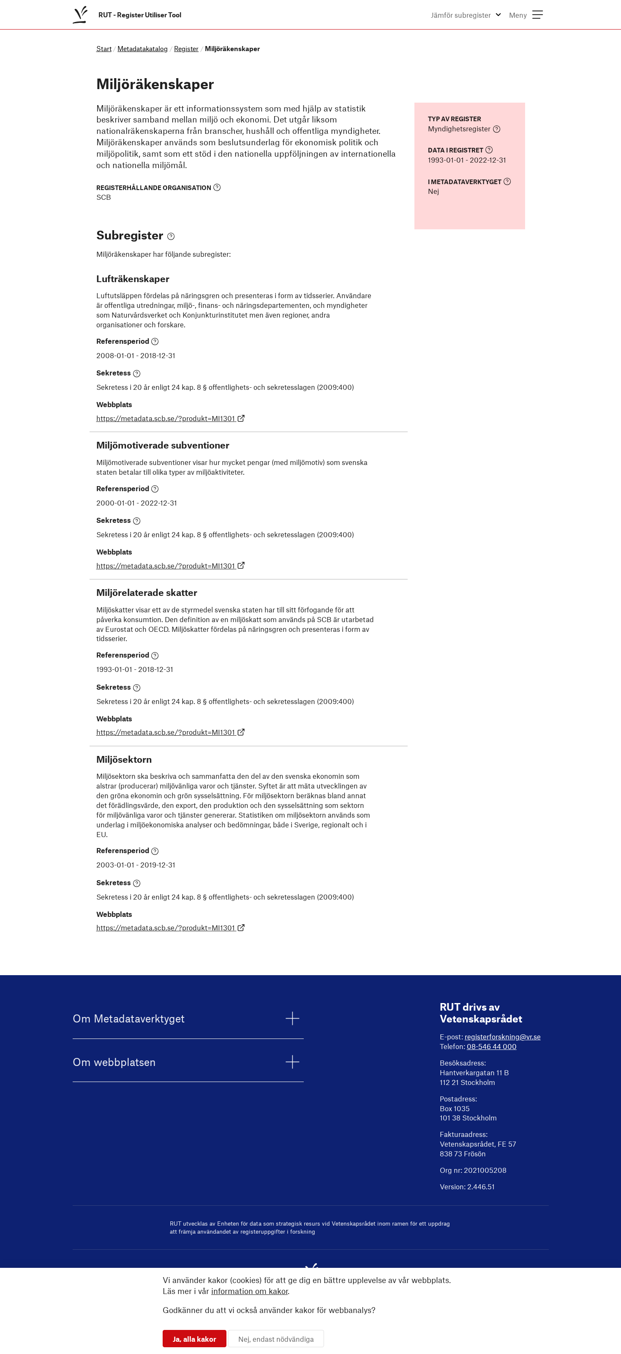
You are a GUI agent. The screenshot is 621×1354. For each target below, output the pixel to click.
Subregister (129, 234)
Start (104, 48)
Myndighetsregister (459, 128)
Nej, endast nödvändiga (276, 1338)
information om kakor (249, 1291)
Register (186, 48)
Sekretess (113, 372)
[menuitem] (129, 14)
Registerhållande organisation (153, 187)
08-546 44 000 (492, 1046)
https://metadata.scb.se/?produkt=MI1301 (165, 418)
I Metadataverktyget (464, 181)
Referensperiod (122, 341)
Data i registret (455, 150)
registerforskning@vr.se (503, 1036)
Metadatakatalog (142, 48)
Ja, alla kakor (194, 1338)
